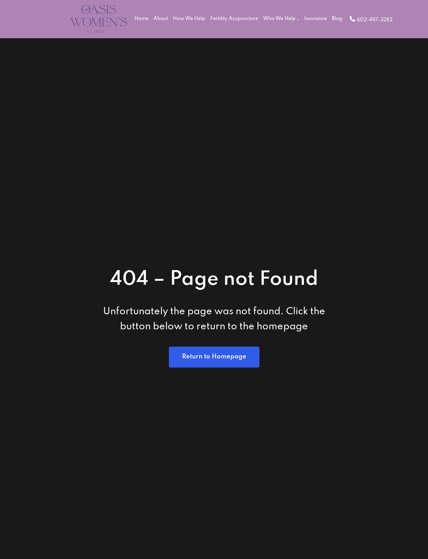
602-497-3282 (375, 20)
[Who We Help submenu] (298, 19)
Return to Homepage (214, 357)
